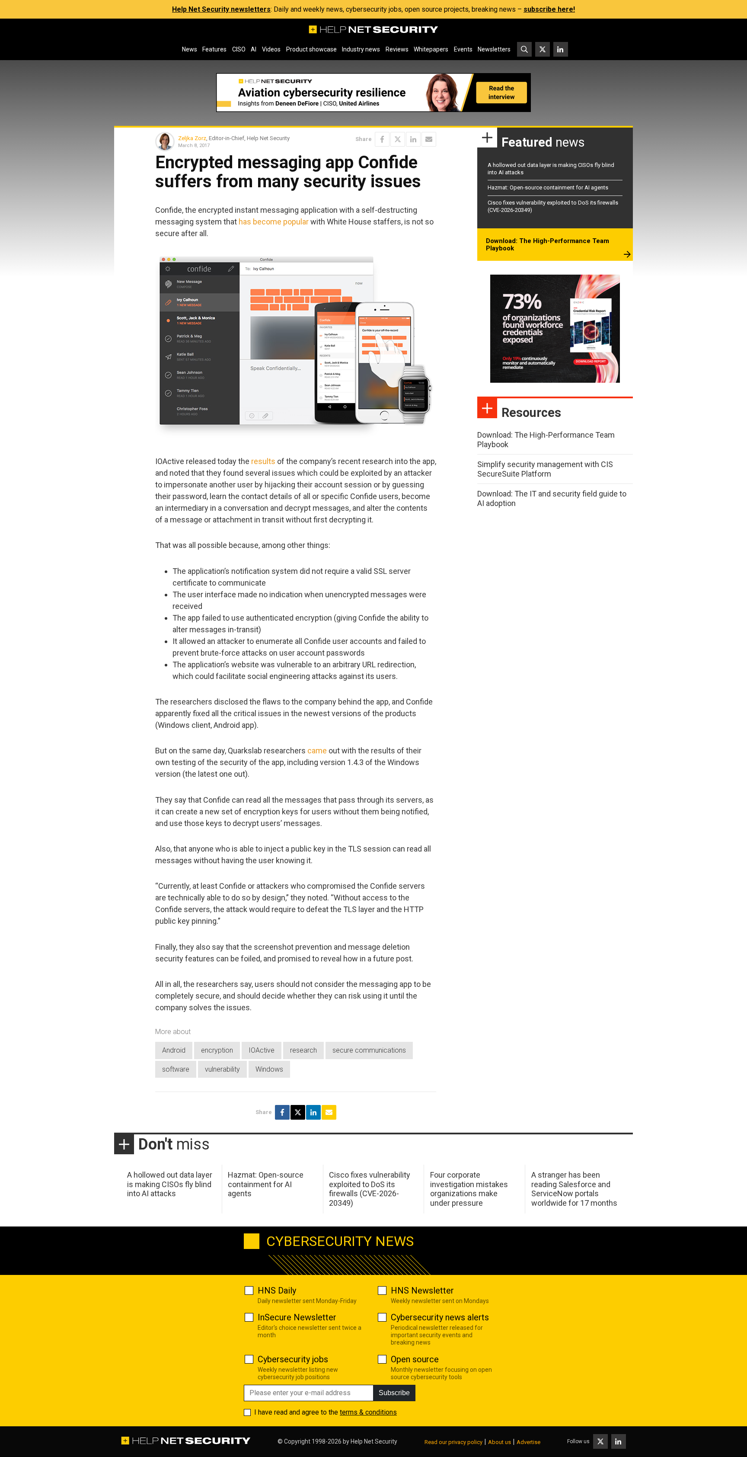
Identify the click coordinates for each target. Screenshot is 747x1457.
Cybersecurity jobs (293, 1359)
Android (173, 1050)
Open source (415, 1359)
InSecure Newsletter (297, 1317)
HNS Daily (277, 1290)
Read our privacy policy (453, 1442)
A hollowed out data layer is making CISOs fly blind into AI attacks (169, 1184)
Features (214, 49)
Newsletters (494, 49)
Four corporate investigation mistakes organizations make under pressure (469, 1188)
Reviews (397, 49)
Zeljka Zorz (192, 138)
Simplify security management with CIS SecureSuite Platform (545, 469)
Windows (269, 1069)
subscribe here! (549, 9)
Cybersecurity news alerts (440, 1317)
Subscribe (394, 1392)
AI (253, 49)
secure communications (369, 1050)
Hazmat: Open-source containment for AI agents (548, 187)
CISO (239, 49)
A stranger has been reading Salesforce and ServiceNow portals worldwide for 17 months (574, 1188)
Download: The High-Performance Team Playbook (547, 245)
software (175, 1069)
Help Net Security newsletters (221, 9)
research (303, 1050)
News (189, 49)
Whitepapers (431, 49)
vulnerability (222, 1069)
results (263, 461)
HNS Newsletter (422, 1290)
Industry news (361, 49)
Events (463, 49)
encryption (217, 1050)
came (317, 750)
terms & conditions (368, 1412)
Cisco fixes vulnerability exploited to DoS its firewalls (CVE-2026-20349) (369, 1188)
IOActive (262, 1050)
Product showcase (311, 49)
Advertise (528, 1442)
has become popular (274, 221)
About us (499, 1442)
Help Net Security (374, 1441)
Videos (271, 49)
